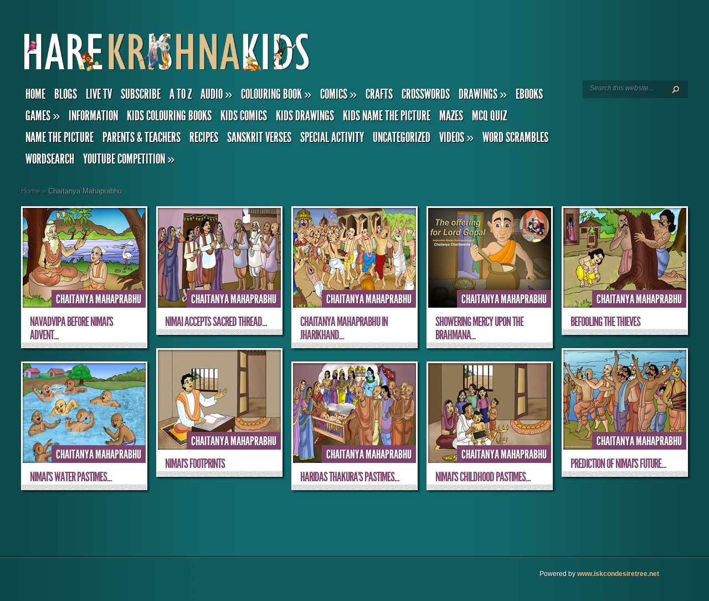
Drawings (483, 94)
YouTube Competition (128, 159)
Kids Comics (243, 116)
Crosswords (426, 94)
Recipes (203, 137)
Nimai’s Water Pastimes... (71, 477)
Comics (338, 94)
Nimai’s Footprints (195, 463)
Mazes (451, 116)
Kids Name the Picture (386, 116)
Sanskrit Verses (259, 137)
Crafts (379, 94)
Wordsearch (49, 159)
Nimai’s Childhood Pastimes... (483, 477)
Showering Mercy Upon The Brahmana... (479, 328)
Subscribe (141, 94)
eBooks (529, 94)
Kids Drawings (305, 116)
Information (93, 116)
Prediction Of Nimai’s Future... (618, 463)
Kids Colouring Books (169, 116)
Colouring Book (276, 94)
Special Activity (332, 137)
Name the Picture (59, 137)
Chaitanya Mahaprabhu (98, 299)
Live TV (99, 94)
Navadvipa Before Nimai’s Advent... (71, 328)
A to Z (180, 94)
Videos (456, 137)
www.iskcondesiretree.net (618, 574)
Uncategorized (401, 137)
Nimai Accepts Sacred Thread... (216, 321)
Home (35, 94)
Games (42, 116)
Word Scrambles (515, 137)
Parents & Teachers (141, 137)
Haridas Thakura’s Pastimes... (349, 477)
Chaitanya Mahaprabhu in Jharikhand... (344, 328)
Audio (216, 94)
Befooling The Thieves (605, 321)
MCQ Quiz (489, 116)
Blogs (65, 94)
